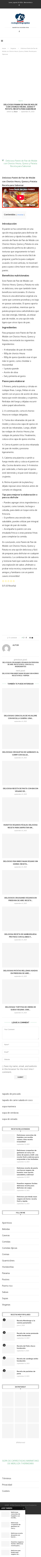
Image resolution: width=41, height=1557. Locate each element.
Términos (6, 1478)
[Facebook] (19, 32)
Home (4, 48)
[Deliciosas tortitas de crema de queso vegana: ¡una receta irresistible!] (20, 991)
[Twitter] (21, 5)
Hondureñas (8, 1266)
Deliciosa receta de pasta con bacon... (17, 1535)
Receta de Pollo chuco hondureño (26, 1347)
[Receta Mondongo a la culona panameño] (8, 1324)
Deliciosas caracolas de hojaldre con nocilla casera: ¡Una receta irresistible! (26, 1138)
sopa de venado (9, 1119)
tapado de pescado (11, 1093)
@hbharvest (20, 1442)
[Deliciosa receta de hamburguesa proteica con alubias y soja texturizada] (20, 919)
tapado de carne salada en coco (17, 1100)
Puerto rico (7, 1285)
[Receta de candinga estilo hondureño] (8, 1362)
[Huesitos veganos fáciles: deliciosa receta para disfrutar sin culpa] (20, 809)
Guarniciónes (8, 1260)
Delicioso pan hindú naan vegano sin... (15, 1552)
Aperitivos (7, 1222)
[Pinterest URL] (8, 1399)
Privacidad (7, 1484)
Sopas (5, 1298)
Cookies (6, 1491)
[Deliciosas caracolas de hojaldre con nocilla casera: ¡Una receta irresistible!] (20, 700)
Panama (6, 1273)
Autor (16, 111)
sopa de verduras (10, 1112)
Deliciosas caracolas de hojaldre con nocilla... (15, 1515)
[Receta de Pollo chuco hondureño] (8, 1349)
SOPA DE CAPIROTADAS (14, 1460)
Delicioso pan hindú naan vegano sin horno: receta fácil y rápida (27, 1199)
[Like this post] (23, 638)
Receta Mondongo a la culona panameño (26, 1322)
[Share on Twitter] (28, 638)
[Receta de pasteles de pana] (8, 1374)
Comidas (6, 1241)
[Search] (39, 41)
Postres (5, 1279)
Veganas (13, 48)
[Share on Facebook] (26, 638)
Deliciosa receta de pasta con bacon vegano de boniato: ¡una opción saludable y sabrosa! (27, 1171)
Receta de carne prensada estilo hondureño (27, 1334)
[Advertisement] (20, 78)
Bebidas (6, 1229)
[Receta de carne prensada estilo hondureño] (8, 1336)
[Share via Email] (32, 638)
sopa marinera (9, 1106)
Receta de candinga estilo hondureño (27, 1360)
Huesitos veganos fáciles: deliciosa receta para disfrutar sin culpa (27, 1186)
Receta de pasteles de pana (26, 1372)
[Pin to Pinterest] (30, 638)
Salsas (5, 1292)
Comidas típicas (9, 1248)
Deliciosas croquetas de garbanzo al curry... (15, 1525)
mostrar (20, 215)
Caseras (6, 1235)
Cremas (5, 1254)
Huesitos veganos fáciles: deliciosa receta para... (17, 1543)
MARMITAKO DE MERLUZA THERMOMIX (23, 1462)
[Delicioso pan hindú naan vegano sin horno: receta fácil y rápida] (20, 846)
